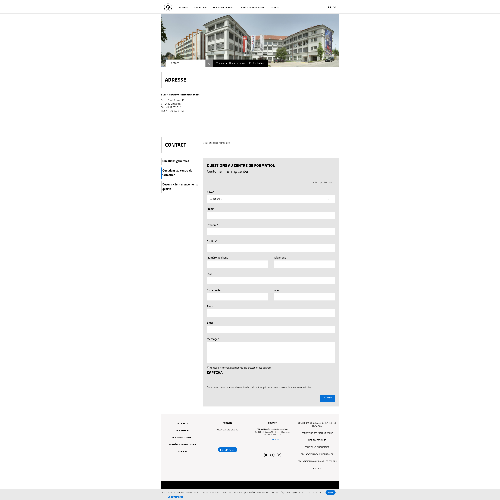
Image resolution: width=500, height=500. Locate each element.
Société (211, 241)
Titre (210, 192)
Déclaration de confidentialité (317, 454)
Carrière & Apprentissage (182, 444)
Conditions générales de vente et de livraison (317, 424)
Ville (276, 290)
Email (210, 323)
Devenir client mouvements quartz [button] (180, 187)
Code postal (214, 290)
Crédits (317, 468)
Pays (210, 306)
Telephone (280, 258)
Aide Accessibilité (317, 440)
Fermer (330, 492)
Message (212, 339)
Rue (209, 274)
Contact (275, 439)
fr (329, 7)
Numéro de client (217, 258)
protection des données (259, 367)
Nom (210, 209)
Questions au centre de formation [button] (177, 173)
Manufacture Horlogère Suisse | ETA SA (235, 63)
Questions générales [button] (175, 161)
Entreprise (183, 423)
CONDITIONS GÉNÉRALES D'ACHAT (317, 433)
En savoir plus (175, 497)
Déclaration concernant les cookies (317, 461)
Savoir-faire (183, 430)
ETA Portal (229, 450)
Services (182, 451)
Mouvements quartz (182, 437)
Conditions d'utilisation (317, 447)
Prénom (212, 225)
